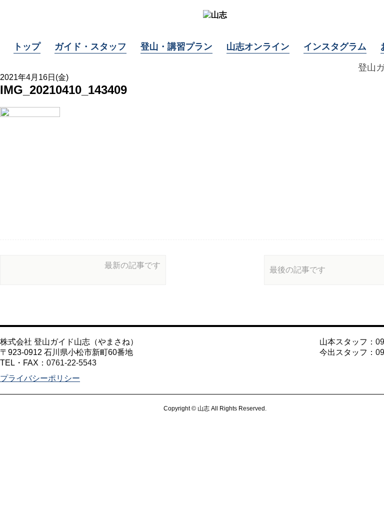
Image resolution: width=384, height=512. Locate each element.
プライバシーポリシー (40, 378)
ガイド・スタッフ (90, 47)
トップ (27, 47)
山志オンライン (258, 47)
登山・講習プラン (176, 47)
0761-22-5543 (71, 362)
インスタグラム (335, 47)
